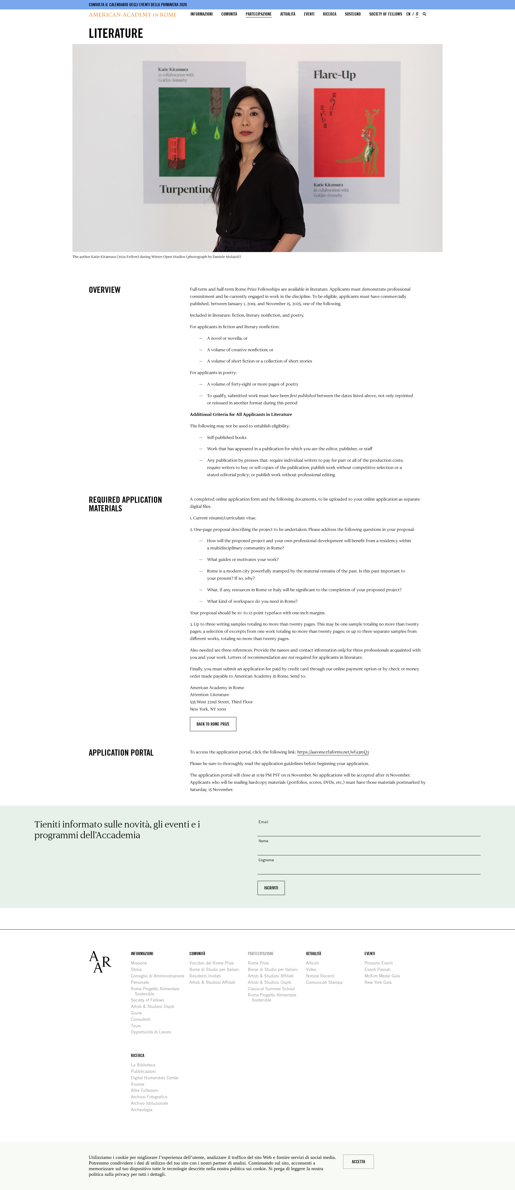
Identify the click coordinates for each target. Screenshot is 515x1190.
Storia (138, 969)
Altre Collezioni (147, 1090)
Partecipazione (259, 14)
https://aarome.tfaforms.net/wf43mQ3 (333, 752)
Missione (141, 963)
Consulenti (142, 1019)
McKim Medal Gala (384, 975)
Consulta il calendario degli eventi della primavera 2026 (138, 4)
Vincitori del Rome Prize (213, 963)
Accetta (358, 1161)
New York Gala (380, 982)
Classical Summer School (273, 988)
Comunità (229, 14)
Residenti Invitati (207, 975)
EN (408, 14)
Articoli (314, 963)
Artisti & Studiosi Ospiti (154, 1006)
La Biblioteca (145, 1064)
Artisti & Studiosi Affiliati (214, 982)
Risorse (139, 1084)
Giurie (138, 1012)
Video (313, 969)
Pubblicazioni (145, 1071)
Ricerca (329, 14)
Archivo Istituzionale (151, 1103)
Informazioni (201, 14)
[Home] (132, 15)
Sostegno (353, 14)
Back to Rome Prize (213, 724)
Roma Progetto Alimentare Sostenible (157, 991)
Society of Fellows (385, 14)
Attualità (287, 14)
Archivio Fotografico (151, 1096)
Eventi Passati (380, 969)
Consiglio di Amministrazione (159, 975)
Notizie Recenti (322, 975)
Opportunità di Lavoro (153, 1031)
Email (263, 821)
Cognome (266, 860)
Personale (142, 982)
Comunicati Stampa (326, 982)
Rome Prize (260, 963)
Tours (138, 1025)
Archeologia (143, 1109)
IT (417, 14)
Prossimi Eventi (381, 963)
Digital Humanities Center (157, 1077)
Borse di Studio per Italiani (216, 969)
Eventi (309, 14)
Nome (263, 840)
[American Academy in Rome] (110, 962)
